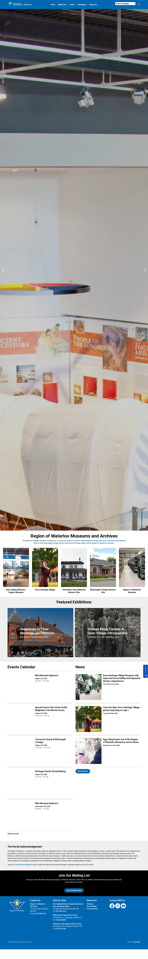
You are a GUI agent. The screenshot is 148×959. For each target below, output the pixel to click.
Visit (53, 5)
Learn (72, 5)
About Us (93, 5)
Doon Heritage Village (19, 950)
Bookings (82, 5)
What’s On (62, 5)
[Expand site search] (139, 4)
